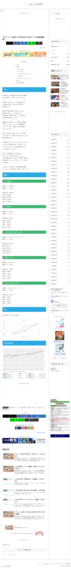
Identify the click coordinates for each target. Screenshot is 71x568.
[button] (38, 43)
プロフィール (40, 563)
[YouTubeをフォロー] (25, 428)
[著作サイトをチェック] (16, 428)
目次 (22, 61)
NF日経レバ (24, 407)
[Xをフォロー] (19, 428)
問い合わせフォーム (48, 563)
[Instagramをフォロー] (22, 428)
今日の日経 (6, 407)
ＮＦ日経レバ (21, 69)
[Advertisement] (24, 24)
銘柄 (18, 67)
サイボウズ (21, 71)
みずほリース (21, 76)
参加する (67, 433)
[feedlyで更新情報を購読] (29, 428)
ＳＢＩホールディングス (24, 78)
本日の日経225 (20, 82)
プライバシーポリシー (59, 563)
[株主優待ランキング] (54, 400)
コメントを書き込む (24, 550)
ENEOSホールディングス (15, 407)
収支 (18, 80)
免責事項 (68, 563)
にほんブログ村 (54, 370)
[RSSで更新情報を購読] (32, 428)
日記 (18, 65)
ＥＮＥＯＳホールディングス (25, 73)
